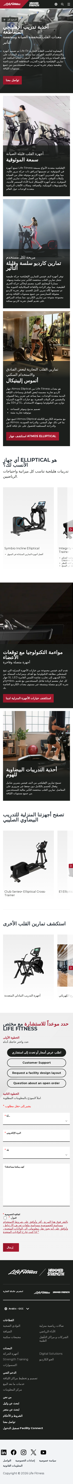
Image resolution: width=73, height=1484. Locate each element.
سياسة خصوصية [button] (47, 1460)
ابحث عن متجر (11, 1409)
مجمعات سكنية (12, 1337)
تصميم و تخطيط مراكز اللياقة (20, 1378)
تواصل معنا (12, 80)
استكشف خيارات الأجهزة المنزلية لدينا (28, 698)
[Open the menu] (69, 4)
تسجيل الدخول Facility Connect (23, 1428)
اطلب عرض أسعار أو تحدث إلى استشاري (36, 1052)
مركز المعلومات (12, 1389)
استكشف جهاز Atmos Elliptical (32, 436)
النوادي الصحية (11, 1325)
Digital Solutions (50, 1353)
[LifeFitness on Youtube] (43, 1452)
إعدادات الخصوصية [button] (25, 1460)
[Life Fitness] (36, 1272)
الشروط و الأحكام (13, 1415)
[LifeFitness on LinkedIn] (4, 1452)
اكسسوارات (10, 1365)
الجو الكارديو (46, 1359)
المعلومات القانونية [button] (13, 1465)
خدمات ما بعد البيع (13, 1384)
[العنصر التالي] (71, 529)
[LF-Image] (23, 4)
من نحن (7, 1397)
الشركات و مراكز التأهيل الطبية (53, 1338)
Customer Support (37, 1062)
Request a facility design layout (36, 1073)
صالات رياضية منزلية (51, 1325)
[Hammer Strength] (61, 1292)
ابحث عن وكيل (11, 1403)
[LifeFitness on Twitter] (33, 1452)
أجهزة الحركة (10, 1353)
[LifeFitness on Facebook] (13, 1452)
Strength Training (15, 1359)
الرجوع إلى (11, 19)
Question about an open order (36, 1083)
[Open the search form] (62, 4)
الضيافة (7, 1331)
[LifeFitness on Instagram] (23, 1452)
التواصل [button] (7, 1460)
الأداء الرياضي (47, 1331)
